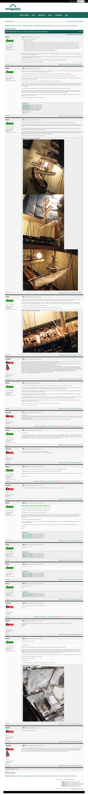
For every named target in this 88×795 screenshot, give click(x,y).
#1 (23, 37)
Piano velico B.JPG (28, 534)
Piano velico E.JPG (28, 537)
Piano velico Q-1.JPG (28, 594)
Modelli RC (41, 15)
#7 (23, 412)
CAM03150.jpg (27, 107)
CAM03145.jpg (27, 104)
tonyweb (8, 359)
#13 (23, 544)
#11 (23, 485)
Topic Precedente (70, 34)
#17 (23, 620)
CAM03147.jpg (27, 106)
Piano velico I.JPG (28, 556)
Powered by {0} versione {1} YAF (61, 788)
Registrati (81, 21)
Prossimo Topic (78, 34)
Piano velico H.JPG (28, 555)
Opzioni (80, 31)
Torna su (7, 64)
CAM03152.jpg (27, 108)
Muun (7, 37)
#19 (23, 727)
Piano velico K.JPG (28, 572)
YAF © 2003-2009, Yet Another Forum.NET (75, 788)
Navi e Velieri (24, 15)
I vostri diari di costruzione (39, 25)
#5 (23, 359)
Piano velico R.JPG (28, 596)
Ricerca (68, 21)
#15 (23, 583)
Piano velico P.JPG (28, 593)
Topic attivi (72, 21)
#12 (23, 503)
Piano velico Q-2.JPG (28, 595)
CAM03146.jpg (27, 105)
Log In (77, 21)
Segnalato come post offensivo (64, 64)
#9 (23, 449)
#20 (23, 745)
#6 (23, 383)
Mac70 (8, 620)
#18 (23, 638)
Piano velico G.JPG (28, 554)
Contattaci (72, 1)
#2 (23, 68)
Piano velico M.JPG (28, 574)
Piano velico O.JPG (28, 576)
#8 (23, 430)
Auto (33, 15)
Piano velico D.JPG (28, 536)
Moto (50, 15)
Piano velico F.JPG (28, 553)
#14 (23, 564)
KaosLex (8, 412)
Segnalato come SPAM (76, 64)
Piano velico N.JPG (28, 575)
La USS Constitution (27, 25)
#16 (23, 603)
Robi (66, 15)
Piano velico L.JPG (28, 573)
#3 (23, 119)
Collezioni (58, 15)
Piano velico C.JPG (28, 535)
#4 (23, 297)
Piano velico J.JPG (28, 557)
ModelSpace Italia (9, 25)
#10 (23, 466)
